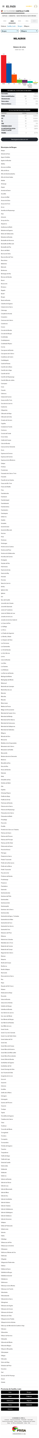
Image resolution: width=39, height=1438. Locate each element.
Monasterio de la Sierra (7, 746)
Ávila (10, 1392)
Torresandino (4, 1142)
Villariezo (3, 1329)
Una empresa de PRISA (19, 1429)
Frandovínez (4, 470)
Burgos (3, 297)
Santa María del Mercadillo (8, 1052)
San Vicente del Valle (7, 1072)
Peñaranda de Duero (7, 846)
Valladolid (29, 1405)
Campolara (4, 317)
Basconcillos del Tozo (7, 257)
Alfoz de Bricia (5, 170)
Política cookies (18, 1421)
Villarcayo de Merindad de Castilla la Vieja (12, 1325)
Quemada (3, 889)
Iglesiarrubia (4, 590)
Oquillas (3, 789)
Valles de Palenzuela (6, 1226)
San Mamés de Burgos (7, 1019)
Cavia (2, 387)
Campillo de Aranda (6, 313)
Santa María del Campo (7, 1046)
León (10, 1396)
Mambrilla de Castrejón (7, 686)
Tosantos (3, 1149)
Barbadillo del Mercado (7, 243)
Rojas (2, 983)
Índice (25, 1423)
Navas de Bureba (6, 769)
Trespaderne (4, 1152)
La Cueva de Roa (5, 623)
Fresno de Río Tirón (6, 483)
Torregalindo (4, 1132)
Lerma (3, 656)
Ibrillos (3, 586)
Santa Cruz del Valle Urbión (8, 1036)
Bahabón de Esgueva (7, 230)
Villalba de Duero (6, 1269)
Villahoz (3, 1265)
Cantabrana (4, 323)
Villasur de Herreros (6, 1335)
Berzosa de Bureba (6, 277)
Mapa (8, 1423)
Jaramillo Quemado (6, 606)
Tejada (3, 1112)
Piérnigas (3, 853)
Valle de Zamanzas (6, 1219)
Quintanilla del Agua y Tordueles (10, 916)
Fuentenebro (4, 510)
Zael (2, 1372)
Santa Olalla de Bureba (7, 1059)
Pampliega (4, 819)
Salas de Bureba (5, 999)
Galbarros (3, 516)
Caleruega (4, 310)
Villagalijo (3, 1259)
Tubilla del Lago (5, 1159)
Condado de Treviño (6, 427)
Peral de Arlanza (5, 849)
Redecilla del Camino (7, 946)
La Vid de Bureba (6, 650)
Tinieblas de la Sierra (7, 1119)
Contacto (7, 1419)
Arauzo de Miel (5, 197)
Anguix (3, 187)
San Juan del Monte (6, 1016)
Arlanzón (3, 217)
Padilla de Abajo (5, 796)
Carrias (3, 347)
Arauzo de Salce (5, 200)
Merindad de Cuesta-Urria (8, 713)
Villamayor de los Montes (8, 1285)
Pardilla (3, 826)
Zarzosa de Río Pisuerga (8, 1375)
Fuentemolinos (5, 506)
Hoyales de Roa (5, 563)
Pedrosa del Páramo (6, 836)
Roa (2, 979)
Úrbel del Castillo (5, 1162)
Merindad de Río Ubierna (8, 720)
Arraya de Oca (5, 220)
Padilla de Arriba (5, 799)
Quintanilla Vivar (5, 929)
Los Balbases (4, 670)
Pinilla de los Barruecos (7, 863)
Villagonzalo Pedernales (7, 1262)
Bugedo (3, 290)
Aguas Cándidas (5, 157)
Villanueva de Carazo (7, 1309)
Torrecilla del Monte (6, 1129)
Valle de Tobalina (5, 1206)
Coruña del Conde (6, 433)
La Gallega (4, 626)
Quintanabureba (5, 893)
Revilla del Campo (6, 963)
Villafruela (4, 1255)
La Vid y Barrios (5, 653)
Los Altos (3, 663)
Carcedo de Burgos (6, 333)
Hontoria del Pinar (6, 550)
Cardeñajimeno (5, 340)
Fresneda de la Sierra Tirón (8, 473)
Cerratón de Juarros (6, 403)
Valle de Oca (4, 1196)
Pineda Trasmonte (6, 859)
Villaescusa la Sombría (7, 1245)
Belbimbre (4, 263)
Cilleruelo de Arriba (6, 417)
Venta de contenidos (15, 1419)
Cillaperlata (4, 410)
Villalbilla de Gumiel (6, 1275)
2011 (27, 21)
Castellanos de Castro (7, 357)
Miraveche (4, 739)
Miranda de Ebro (5, 736)
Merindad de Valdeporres (8, 726)
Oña (2, 786)
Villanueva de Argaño (7, 1305)
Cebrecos (3, 393)
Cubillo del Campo (6, 440)
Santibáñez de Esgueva (7, 1062)
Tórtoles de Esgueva (6, 1146)
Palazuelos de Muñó (6, 816)
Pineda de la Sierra (6, 856)
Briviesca (3, 287)
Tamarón (3, 1106)
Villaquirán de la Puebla (7, 1319)
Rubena (3, 989)
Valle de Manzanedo (6, 1189)
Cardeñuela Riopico (6, 343)
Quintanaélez (4, 899)
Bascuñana (4, 260)
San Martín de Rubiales (7, 1022)
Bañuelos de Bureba (6, 237)
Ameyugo (3, 184)
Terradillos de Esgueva (7, 1116)
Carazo (3, 327)
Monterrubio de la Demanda (9, 756)
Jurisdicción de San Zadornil (9, 620)
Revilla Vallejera (5, 969)
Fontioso (3, 467)
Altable (3, 180)
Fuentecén (4, 496)
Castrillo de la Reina (6, 367)
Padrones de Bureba (6, 803)
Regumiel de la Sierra (7, 953)
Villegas (3, 1355)
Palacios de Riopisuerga (7, 809)
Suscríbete (29, 6)
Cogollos (3, 423)
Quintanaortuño (5, 903)
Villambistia (4, 1292)
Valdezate (3, 1172)
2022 (4, 21)
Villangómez (4, 1302)
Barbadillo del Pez (6, 247)
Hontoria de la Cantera (7, 546)
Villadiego (3, 1239)
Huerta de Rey (5, 573)
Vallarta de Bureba (6, 1179)
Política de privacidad (7, 1421)
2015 (19, 21)
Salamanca (10, 1400)
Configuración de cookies (29, 1421)
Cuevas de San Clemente (8, 447)
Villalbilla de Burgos (6, 1272)
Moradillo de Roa (5, 763)
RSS (29, 1423)
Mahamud (4, 683)
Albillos (3, 164)
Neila (2, 776)
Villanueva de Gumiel (7, 1312)
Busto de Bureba (5, 300)
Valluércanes (4, 1229)
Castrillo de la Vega (6, 370)
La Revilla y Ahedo (6, 636)
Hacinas (3, 533)
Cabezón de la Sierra (7, 307)
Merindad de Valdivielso (7, 730)
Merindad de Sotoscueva (8, 723)
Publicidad (23, 1419)
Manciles (3, 696)
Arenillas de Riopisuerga (8, 210)
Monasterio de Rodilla (7, 749)
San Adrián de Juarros (7, 1012)
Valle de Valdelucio (6, 1216)
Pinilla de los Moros (6, 866)
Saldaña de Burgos (6, 1006)
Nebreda (3, 773)
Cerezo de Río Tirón (6, 400)
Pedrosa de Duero (6, 833)
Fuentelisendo (5, 503)
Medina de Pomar (6, 706)
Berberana (4, 270)
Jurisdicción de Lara (6, 616)
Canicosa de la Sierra (7, 320)
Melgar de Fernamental (7, 710)
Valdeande (4, 1169)
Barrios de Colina (6, 253)
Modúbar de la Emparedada (8, 743)
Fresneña (3, 477)
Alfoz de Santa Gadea (7, 177)
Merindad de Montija (6, 716)
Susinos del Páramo (6, 1102)
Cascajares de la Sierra (7, 353)
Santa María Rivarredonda (8, 1056)
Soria (10, 1405)
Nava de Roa (4, 766)
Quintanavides (5, 913)
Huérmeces (4, 566)
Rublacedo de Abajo (6, 992)
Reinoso (3, 956)
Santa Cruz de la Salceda (8, 1032)
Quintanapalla (5, 906)
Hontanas (3, 540)
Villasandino (4, 1332)
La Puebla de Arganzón (7, 633)
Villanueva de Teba (6, 1315)
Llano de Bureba (5, 660)
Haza (2, 536)
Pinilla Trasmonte (6, 869)
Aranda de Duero (6, 190)
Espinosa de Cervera (6, 453)
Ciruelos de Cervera (6, 420)
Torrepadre (4, 1139)
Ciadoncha (4, 407)
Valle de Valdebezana (7, 1209)
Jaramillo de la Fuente (7, 603)
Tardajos (3, 1109)
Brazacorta (4, 283)
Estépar (3, 463)
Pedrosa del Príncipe (7, 839)
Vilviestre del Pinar (6, 1365)
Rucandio (3, 996)
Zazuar (3, 1379)
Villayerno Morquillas (7, 1349)
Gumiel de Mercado (6, 530)
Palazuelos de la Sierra (7, 813)
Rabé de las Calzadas (7, 939)
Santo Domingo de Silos (7, 1069)
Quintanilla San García (7, 926)
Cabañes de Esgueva (7, 303)
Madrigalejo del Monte (7, 680)
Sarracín (3, 1079)
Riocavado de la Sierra (7, 976)
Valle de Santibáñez (6, 1199)
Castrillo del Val (5, 373)
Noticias (4, 16)
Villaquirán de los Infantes (8, 1322)
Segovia (29, 1400)
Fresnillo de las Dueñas (7, 480)
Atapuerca (4, 224)
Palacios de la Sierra (7, 806)
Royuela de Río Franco (7, 986)
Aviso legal (30, 1419)
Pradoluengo (4, 879)
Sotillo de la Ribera (6, 1092)
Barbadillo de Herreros (7, 240)
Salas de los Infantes (6, 1002)
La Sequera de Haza (6, 640)
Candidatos (12, 16)
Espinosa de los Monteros (8, 460)
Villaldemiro (4, 1279)
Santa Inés (4, 1042)
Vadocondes (4, 1166)
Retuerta (3, 959)
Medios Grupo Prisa (19, 1434)
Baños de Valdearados (7, 233)
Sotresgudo (4, 1099)
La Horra (3, 630)
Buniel (2, 293)
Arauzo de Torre (5, 204)
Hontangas (4, 543)
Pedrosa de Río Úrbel (7, 843)
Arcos (2, 207)
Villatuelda (4, 1339)
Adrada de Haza (5, 154)
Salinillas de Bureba (6, 1009)
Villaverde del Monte (6, 1342)
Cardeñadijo (4, 337)
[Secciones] (3, 6)
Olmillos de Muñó (6, 783)
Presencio (4, 883)
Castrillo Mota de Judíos (7, 380)
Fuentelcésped (5, 500)
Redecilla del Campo (6, 949)
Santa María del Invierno (8, 1049)
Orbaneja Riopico (6, 793)
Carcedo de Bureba (6, 330)
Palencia (29, 1396)
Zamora (10, 1409)
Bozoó (2, 280)
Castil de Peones (5, 363)
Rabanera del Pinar (6, 933)
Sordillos (3, 1089)
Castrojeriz (4, 383)
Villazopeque (4, 1352)
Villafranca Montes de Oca (8, 1252)
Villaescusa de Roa (6, 1242)
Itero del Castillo (5, 600)
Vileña (2, 1236)
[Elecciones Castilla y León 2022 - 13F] (19, 11)
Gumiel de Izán (5, 526)
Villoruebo (4, 1359)
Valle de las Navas (6, 1182)
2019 (12, 21)
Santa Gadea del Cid (6, 1039)
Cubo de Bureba (5, 443)
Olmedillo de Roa (5, 779)
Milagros (3, 733)
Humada (3, 576)
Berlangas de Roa (6, 273)
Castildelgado (5, 360)
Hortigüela (4, 560)
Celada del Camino (6, 397)
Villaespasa (4, 1249)
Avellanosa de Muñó (6, 227)
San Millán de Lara (6, 1026)
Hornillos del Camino (7, 556)
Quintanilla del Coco (6, 923)
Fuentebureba (5, 493)
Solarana (3, 1086)
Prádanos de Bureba (6, 876)
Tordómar (4, 1126)
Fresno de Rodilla (6, 486)
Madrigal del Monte (6, 676)
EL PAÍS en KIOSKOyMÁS (17, 1423)
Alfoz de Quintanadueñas (8, 174)
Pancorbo (3, 823)
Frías (2, 490)
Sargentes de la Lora (7, 1076)
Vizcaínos (3, 1369)
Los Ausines (4, 666)
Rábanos (3, 936)
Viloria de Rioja (5, 1362)
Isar (2, 596)
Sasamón (3, 1082)
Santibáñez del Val (6, 1066)
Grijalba (3, 520)
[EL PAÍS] (11, 6)
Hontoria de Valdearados (8, 553)
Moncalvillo (4, 753)
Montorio (3, 759)
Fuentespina (4, 513)
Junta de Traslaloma (6, 610)
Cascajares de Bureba (7, 350)
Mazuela (3, 700)
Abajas (3, 150)
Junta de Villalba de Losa (8, 613)
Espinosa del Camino (7, 457)
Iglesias (3, 593)
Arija (2, 214)
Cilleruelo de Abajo (6, 413)
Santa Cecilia (4, 1029)
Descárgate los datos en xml (19, 139)
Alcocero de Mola (6, 167)
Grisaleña (3, 523)
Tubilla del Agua (5, 1156)
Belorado (3, 267)
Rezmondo (4, 973)
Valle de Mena (5, 1192)
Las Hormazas (5, 643)
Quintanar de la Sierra (7, 909)
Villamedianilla (5, 1295)
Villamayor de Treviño (7, 1289)
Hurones (3, 580)
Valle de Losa (4, 1186)
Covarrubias (4, 437)
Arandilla (3, 194)
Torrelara (3, 1136)
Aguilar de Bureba (6, 160)
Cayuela (3, 390)
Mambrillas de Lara (6, 690)
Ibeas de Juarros (5, 583)
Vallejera (3, 1222)
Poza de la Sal (5, 873)
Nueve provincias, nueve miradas (26, 16)
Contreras (4, 430)
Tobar (2, 1122)
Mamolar (3, 693)
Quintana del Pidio (6, 896)
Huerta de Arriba (5, 570)
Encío (2, 450)
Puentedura (4, 886)
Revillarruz (4, 966)
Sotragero (4, 1096)
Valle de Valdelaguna (7, 1212)
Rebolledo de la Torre (7, 943)
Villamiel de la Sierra (7, 1299)
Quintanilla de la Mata (7, 919)
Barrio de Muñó (5, 250)
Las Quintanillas (5, 646)
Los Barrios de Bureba (7, 673)
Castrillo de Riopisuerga (7, 377)
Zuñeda (3, 1382)
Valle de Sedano (5, 1202)
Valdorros (3, 1176)
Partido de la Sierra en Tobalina (10, 829)
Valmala (3, 1232)
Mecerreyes (4, 703)
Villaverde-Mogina (6, 1345)
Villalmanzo (4, 1282)
